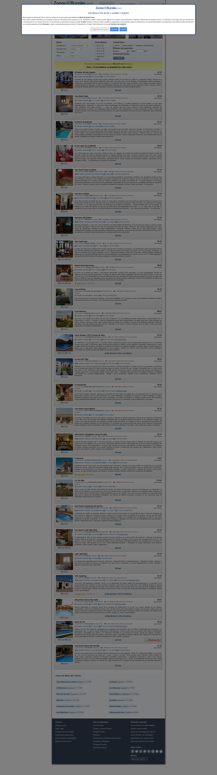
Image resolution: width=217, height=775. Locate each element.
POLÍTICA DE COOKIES (118, 24)
